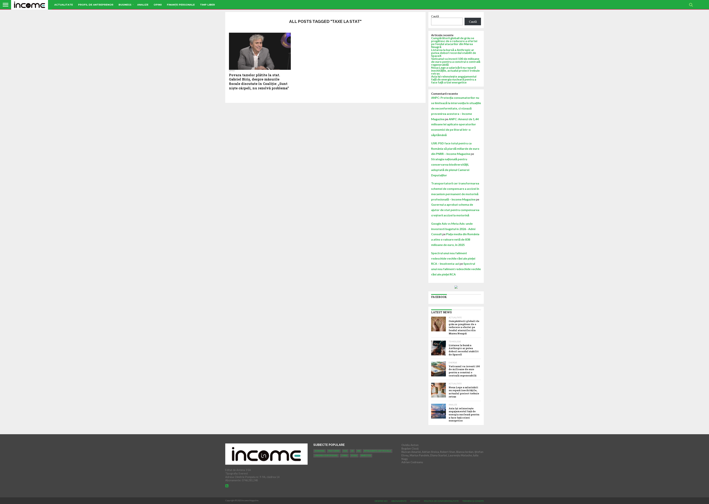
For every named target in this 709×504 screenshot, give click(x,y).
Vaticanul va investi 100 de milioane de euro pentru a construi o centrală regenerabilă (455, 61)
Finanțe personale (181, 4)
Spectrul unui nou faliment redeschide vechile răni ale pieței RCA (456, 269)
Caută (435, 16)
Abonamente (399, 501)
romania (320, 451)
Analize (142, 4)
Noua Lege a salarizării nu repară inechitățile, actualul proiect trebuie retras (455, 70)
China (344, 455)
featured (334, 451)
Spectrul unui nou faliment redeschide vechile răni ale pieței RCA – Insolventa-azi (453, 258)
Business (125, 4)
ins (358, 451)
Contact (415, 501)
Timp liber (207, 4)
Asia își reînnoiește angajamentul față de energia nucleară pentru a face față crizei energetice (453, 79)
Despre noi (381, 501)
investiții (366, 455)
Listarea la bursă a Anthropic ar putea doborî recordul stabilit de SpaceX (453, 52)
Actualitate (63, 4)
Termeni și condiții (473, 501)
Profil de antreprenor (95, 4)
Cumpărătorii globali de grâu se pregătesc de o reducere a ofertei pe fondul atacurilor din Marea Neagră (454, 42)
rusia (354, 455)
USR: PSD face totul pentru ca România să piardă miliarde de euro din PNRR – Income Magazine (455, 148)
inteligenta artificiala (377, 451)
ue (352, 451)
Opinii (158, 4)
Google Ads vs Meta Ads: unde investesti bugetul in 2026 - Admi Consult (453, 229)
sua (345, 451)
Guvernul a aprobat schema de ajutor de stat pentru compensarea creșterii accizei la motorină (455, 210)
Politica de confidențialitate (441, 501)
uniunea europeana (326, 455)
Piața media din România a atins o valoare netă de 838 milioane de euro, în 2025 (455, 239)
